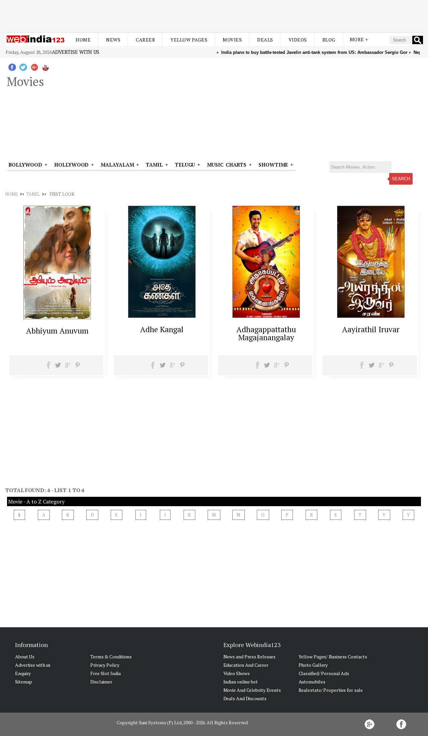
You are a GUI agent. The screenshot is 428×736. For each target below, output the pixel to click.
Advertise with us (75, 52)
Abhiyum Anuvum (57, 331)
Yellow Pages (189, 39)
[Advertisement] (214, 16)
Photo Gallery (313, 665)
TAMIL (154, 164)
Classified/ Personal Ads (324, 673)
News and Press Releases (249, 656)
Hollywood (71, 164)
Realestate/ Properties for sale (331, 690)
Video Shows (236, 673)
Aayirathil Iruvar (371, 329)
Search (401, 178)
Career (145, 39)
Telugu (185, 164)
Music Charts (226, 164)
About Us (24, 656)
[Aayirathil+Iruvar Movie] (371, 315)
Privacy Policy (104, 665)
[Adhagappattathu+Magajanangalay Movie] (266, 315)
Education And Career (246, 665)
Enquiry (23, 673)
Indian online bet (240, 681)
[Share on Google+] (68, 367)
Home (83, 39)
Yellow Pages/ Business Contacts (333, 656)
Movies (232, 39)
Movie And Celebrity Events (252, 690)
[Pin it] (77, 367)
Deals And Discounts (244, 698)
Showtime (274, 164)
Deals (265, 39)
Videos (298, 39)
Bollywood (25, 164)
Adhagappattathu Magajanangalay (266, 333)
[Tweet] (58, 367)
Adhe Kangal (162, 329)
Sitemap (23, 681)
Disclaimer (101, 681)
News (113, 39)
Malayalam (117, 164)
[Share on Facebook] (48, 367)
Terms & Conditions (111, 656)
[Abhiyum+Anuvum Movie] (57, 317)
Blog (328, 39)
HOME (11, 194)
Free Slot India (105, 673)
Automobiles (312, 681)
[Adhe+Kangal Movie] (162, 315)
